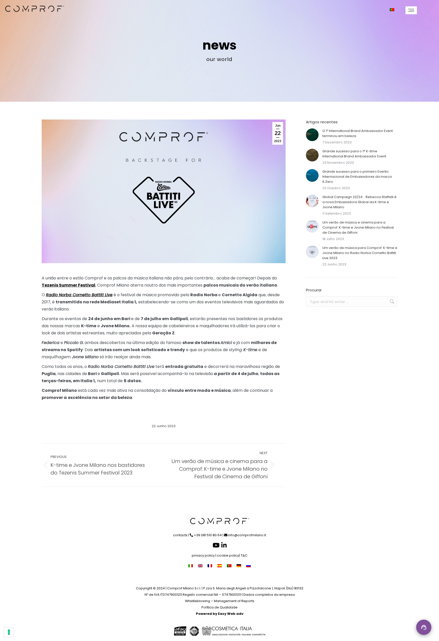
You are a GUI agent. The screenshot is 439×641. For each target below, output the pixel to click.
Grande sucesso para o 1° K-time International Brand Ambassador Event (354, 154)
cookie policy (228, 555)
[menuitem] (394, 9)
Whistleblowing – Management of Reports (219, 601)
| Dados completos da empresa (268, 594)
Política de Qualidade (219, 607)
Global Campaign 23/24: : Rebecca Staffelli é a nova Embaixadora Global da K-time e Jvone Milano (359, 202)
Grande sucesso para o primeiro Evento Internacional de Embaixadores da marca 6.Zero (357, 176)
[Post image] (312, 134)
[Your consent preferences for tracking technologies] (9, 632)
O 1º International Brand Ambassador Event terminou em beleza (357, 133)
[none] (394, 9)
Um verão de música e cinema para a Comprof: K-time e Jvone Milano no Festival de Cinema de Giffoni (358, 227)
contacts (180, 535)
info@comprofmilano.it (246, 535)
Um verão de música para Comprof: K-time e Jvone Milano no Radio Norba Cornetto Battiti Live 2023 (359, 252)
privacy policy (203, 555)
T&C (244, 555)
